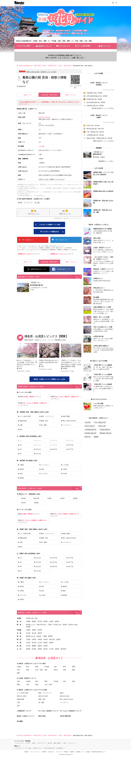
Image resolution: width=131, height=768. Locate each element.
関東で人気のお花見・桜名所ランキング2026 (41, 72)
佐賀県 (34, 649)
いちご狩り (27, 743)
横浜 (44, 625)
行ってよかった (64, 46)
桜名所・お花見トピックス (25, 716)
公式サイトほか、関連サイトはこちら (51, 179)
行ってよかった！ (68, 239)
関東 (45, 41)
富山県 (34, 633)
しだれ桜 (41, 146)
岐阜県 (39, 636)
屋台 (20, 429)
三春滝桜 (87, 422)
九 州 (19, 649)
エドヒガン (44, 473)
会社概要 (88, 751)
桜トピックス (106, 46)
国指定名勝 (23, 421)
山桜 (20, 473)
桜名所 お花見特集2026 (23, 41)
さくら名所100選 (83, 46)
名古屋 (33, 636)
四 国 (19, 646)
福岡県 (28, 649)
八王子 (33, 625)
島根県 (51, 643)
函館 (36, 618)
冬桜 (42, 469)
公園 (38, 203)
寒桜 (64, 591)
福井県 (40, 633)
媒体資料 (72, 751)
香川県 (28, 646)
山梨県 (28, 630)
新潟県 (40, 630)
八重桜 (21, 465)
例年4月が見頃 (64, 696)
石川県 (28, 633)
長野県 (34, 630)
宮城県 (28, 621)
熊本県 (45, 649)
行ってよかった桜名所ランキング (70, 711)
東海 (63, 41)
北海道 (35, 41)
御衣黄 (21, 478)
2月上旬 (38, 558)
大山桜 (65, 473)
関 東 (19, 625)
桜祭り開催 (66, 416)
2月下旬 (70, 558)
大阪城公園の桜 (105, 430)
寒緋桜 (65, 586)
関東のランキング (29, 514)
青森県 (34, 621)
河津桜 (21, 599)
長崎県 (40, 649)
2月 (20, 558)
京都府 (34, 639)
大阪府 (28, 639)
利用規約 (26, 751)
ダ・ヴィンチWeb (27, 748)
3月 (20, 445)
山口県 (40, 643)
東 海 (19, 636)
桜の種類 (20, 721)
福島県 (57, 621)
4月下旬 (70, 449)
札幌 (32, 618)
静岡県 (50, 636)
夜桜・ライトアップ (25, 203)
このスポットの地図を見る (50, 232)
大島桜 (65, 469)
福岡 (18, 673)
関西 (68, 41)
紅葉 (65, 743)
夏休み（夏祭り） (58, 743)
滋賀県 (58, 639)
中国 (76, 41)
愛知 (73, 670)
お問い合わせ (51, 751)
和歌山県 (52, 639)
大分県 (51, 649)
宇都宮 (75, 625)
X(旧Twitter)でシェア (38, 269)
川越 (59, 625)
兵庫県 (40, 639)
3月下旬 (41, 117)
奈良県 (45, 639)
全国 (18, 681)
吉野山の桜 (102, 426)
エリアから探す (24, 46)
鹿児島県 (63, 649)
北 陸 (19, 633)
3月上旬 (38, 562)
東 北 (19, 621)
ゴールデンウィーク (41, 743)
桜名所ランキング (44, 46)
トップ (27, 95)
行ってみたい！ (34, 239)
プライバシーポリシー (35, 751)
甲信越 (54, 41)
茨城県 (36, 503)
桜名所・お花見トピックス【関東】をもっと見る (49, 379)
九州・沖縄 (87, 41)
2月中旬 (54, 558)
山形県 (51, 621)
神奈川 (56, 670)
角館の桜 (87, 437)
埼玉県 (62, 498)
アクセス (71, 95)
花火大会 (50, 743)
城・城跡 (44, 425)
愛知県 (28, 636)
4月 (20, 449)
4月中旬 (54, 449)
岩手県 (40, 621)
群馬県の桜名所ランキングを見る (102, 108)
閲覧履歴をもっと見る (105, 161)
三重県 (44, 636)
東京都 (23, 498)
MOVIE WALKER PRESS (49, 748)
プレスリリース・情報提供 (62, 751)
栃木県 (23, 503)
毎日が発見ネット (61, 748)
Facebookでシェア (64, 269)
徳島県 (40, 646)
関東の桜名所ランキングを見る (103, 141)
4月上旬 (47, 117)
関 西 (19, 639)
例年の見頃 (49, 95)
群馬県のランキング (29, 397)
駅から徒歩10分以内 (69, 421)
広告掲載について (80, 751)
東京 (49, 41)
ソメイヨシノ (45, 465)
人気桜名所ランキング (24, 711)
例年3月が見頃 (43, 696)
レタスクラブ (18, 748)
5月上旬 (38, 454)
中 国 (19, 643)
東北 (40, 41)
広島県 (28, 643)
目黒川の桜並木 (90, 426)
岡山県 (34, 643)
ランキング (29, 254)
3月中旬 (54, 562)
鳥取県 (45, 643)
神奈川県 (36, 498)
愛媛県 (34, 646)
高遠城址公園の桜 (90, 433)
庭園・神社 (44, 421)
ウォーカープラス (19, 743)
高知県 (45, 646)
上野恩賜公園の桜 (90, 430)
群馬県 (20, 86)
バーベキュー (67, 425)
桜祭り (62, 693)
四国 (81, 41)
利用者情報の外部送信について (98, 751)
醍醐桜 (96, 437)
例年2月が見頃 (21, 696)
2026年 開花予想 (65, 716)
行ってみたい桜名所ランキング (48, 711)
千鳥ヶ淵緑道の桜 (100, 422)
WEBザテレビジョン (37, 748)
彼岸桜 (21, 469)
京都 (72, 41)
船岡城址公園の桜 (105, 433)
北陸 (59, 41)
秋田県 (45, 621)
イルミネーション (71, 743)
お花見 (33, 743)
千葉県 (49, 498)
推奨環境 (44, 751)
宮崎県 (57, 649)
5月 (20, 454)
